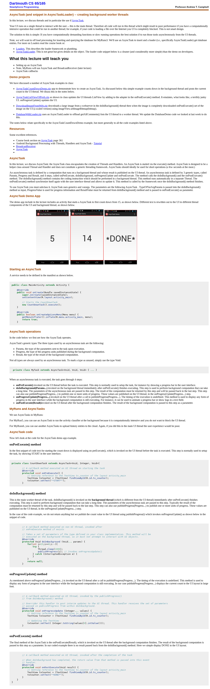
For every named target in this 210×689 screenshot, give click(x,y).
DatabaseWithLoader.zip (29, 114)
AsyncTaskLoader (25, 51)
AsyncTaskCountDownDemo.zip (33, 88)
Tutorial (98, 143)
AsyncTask (78, 20)
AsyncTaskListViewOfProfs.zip (32, 97)
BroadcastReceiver (26, 146)
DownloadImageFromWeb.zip (32, 105)
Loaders (20, 48)
